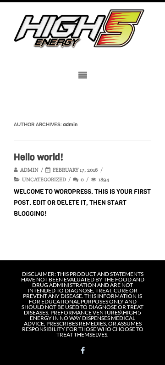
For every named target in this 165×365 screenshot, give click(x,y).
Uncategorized (44, 179)
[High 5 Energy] (82, 29)
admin (70, 124)
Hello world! (38, 157)
